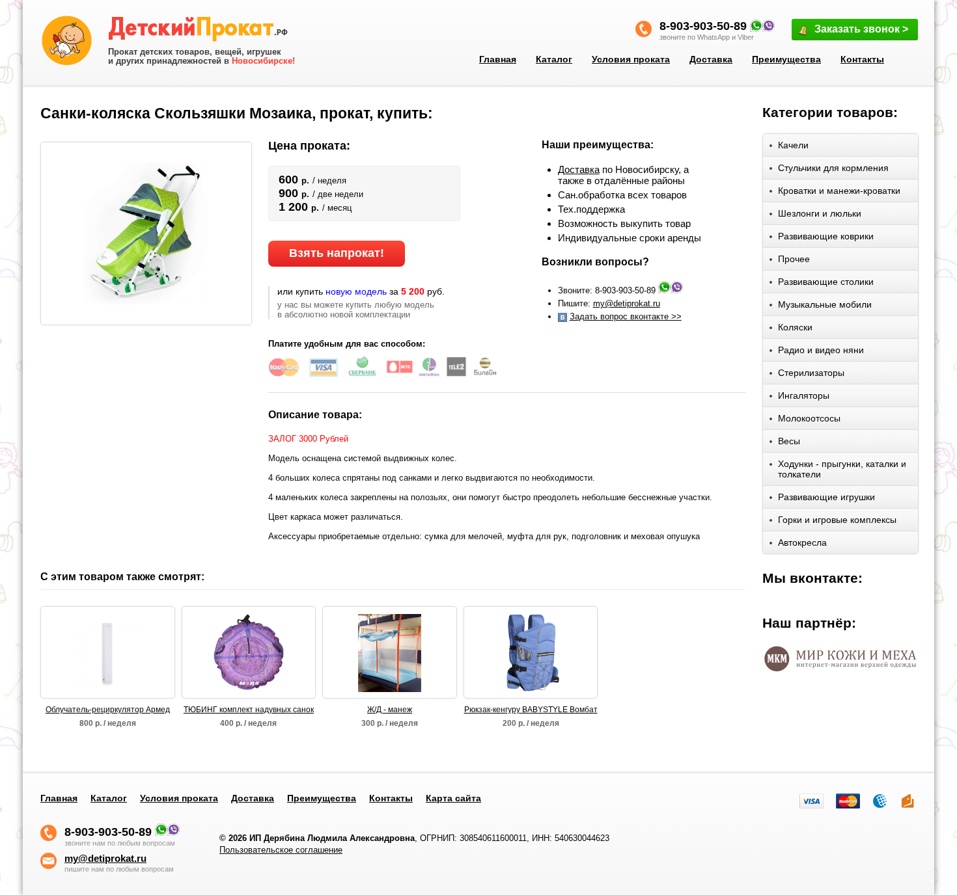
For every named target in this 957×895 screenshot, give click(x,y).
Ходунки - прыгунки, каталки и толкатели (842, 469)
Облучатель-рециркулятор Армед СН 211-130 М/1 (108, 710)
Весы (789, 441)
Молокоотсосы (809, 418)
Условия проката (631, 59)
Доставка (710, 59)
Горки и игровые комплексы (837, 519)
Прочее (794, 259)
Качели (793, 145)
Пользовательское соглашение (280, 850)
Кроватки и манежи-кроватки (839, 190)
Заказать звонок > (861, 28)
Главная (497, 59)
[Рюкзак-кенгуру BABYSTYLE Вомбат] (530, 652)
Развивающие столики (826, 281)
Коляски (795, 327)
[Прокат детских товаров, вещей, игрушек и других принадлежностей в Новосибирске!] (202, 30)
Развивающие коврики (826, 236)
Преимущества (786, 59)
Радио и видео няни (821, 350)
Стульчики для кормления (833, 168)
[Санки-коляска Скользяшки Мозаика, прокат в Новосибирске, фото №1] (146, 232)
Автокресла (802, 542)
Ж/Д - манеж (389, 709)
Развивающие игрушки (826, 497)
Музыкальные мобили (825, 304)
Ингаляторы (803, 395)
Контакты (862, 59)
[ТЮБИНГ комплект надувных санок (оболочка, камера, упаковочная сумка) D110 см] (249, 652)
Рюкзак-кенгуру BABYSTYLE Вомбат (531, 709)
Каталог (554, 59)
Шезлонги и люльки (819, 213)
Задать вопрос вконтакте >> (626, 316)
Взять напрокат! (336, 253)
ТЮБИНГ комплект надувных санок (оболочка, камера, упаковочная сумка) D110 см (249, 710)
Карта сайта (453, 798)
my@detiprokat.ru (626, 303)
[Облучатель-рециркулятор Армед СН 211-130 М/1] (107, 652)
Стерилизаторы (811, 372)
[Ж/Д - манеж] (389, 652)
